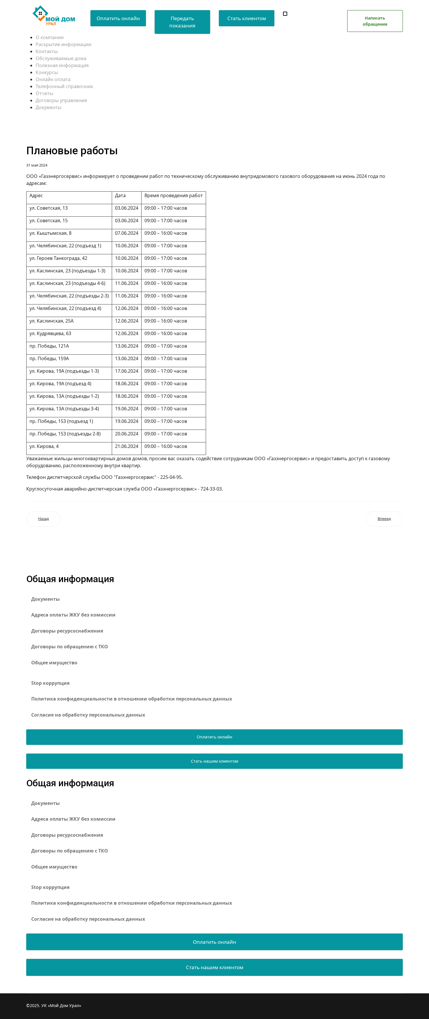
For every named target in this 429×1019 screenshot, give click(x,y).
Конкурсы (47, 72)
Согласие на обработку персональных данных (88, 715)
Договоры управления (61, 100)
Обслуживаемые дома (61, 58)
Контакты (46, 51)
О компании (50, 37)
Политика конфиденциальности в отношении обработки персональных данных (131, 699)
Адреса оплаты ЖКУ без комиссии (73, 615)
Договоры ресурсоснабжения (67, 631)
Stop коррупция (50, 683)
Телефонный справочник (64, 86)
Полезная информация (62, 65)
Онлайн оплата (53, 79)
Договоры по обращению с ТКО (69, 646)
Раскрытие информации (63, 44)
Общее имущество (54, 662)
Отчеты (44, 93)
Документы (48, 107)
